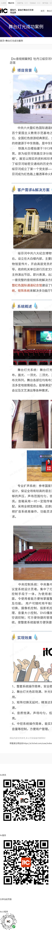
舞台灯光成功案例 (14, 40)
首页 (43, 10)
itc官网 (3, 3)
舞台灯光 (11, 3)
